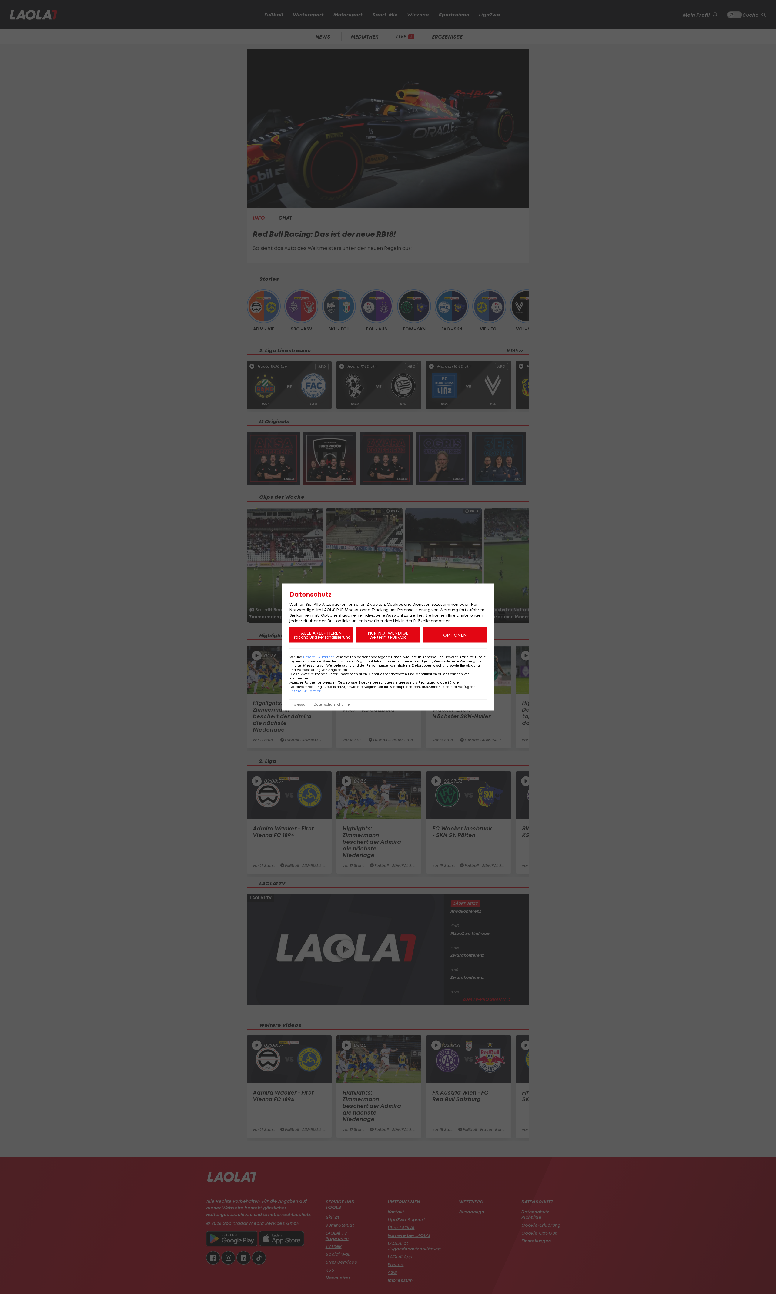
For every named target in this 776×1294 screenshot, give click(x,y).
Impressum (299, 704)
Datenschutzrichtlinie (332, 704)
